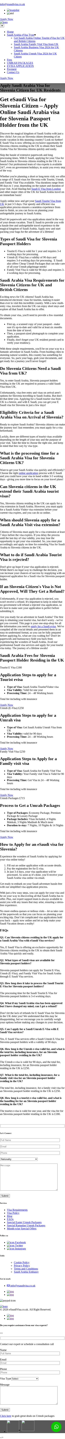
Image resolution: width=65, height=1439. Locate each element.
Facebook (20, 1242)
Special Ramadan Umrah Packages (26, 1225)
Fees (9, 59)
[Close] (1, 1333)
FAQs (10, 1219)
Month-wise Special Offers (21, 1228)
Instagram (20, 1248)
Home (10, 31)
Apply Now (6, 19)
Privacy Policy (22, 1265)
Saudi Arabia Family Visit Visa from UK (36, 44)
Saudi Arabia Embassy (26, 1271)
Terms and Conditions (26, 1268)
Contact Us (13, 72)
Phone (3, 1369)
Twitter (18, 1245)
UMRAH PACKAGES (20, 62)
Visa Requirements (17, 1209)
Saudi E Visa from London (46, 188)
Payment (11, 69)
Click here (5, 1415)
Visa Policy (13, 1213)
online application (28, 473)
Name (3, 1350)
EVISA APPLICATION (20, 66)
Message (5, 1384)
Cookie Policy (21, 1262)
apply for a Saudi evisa (43, 626)
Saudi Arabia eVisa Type (20, 34)
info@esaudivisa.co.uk (12, 4)
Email (3, 1359)
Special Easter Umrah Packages (24, 1222)
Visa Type (5, 1378)
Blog (9, 1216)
